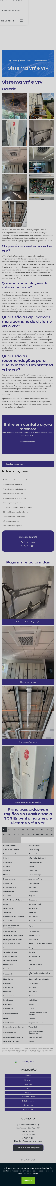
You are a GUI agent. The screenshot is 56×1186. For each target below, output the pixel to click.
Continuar (28, 1180)
